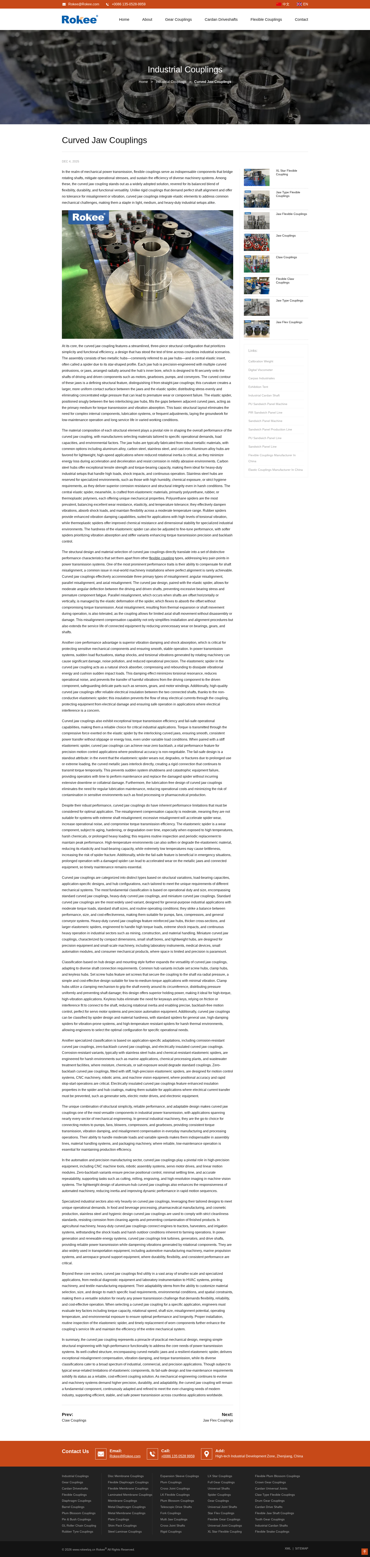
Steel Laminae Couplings (125, 1531)
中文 (286, 4)
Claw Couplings (74, 1420)
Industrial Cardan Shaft (264, 395)
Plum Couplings (171, 1482)
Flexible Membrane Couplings (128, 1488)
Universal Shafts (219, 1488)
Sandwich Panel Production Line (270, 429)
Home (124, 19)
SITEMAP (301, 1548)
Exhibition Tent (258, 386)
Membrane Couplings (122, 1500)
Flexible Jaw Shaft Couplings (274, 1513)
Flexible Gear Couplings (224, 1519)
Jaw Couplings (286, 235)
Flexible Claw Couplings (285, 280)
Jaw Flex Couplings (218, 1420)
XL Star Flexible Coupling (286, 172)
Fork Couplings (170, 1513)
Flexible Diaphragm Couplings (128, 1482)
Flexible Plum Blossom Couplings (277, 1476)
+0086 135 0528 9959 (178, 1456)
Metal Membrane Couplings (126, 1513)
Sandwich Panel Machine (265, 421)
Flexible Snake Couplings (272, 1531)
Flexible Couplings (266, 19)
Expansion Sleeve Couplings (179, 1476)
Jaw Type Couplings (289, 300)
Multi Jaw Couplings (173, 1519)
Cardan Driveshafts (221, 19)
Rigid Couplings (171, 1531)
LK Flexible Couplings (175, 1494)
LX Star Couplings (220, 1476)
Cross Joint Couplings (175, 1488)
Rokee (80, 19)
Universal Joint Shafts (222, 1507)
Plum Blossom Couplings (177, 1500)
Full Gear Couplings (221, 1482)
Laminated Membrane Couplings (130, 1494)
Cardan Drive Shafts (268, 1507)
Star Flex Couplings (221, 1513)
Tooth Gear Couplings (270, 1519)
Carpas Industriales (261, 378)
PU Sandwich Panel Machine (267, 404)
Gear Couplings (178, 19)
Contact (301, 19)
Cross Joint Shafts (172, 1525)
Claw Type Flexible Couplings (275, 1494)
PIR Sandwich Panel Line (265, 412)
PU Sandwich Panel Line (265, 438)
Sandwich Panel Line (262, 446)
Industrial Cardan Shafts (271, 1525)
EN (305, 4)
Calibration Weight (260, 361)
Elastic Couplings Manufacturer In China (275, 469)
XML (288, 1548)
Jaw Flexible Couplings (291, 214)
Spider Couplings (219, 1494)
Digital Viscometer (260, 370)
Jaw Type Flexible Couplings (288, 194)
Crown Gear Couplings (270, 1482)
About (147, 19)
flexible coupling (161, 558)
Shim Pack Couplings (122, 1525)
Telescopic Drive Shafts (176, 1507)
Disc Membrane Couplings (126, 1476)
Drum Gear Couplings (270, 1500)
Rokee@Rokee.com (83, 4)
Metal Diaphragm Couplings (127, 1507)
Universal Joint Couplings (225, 1525)
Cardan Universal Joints (271, 1488)
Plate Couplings (118, 1519)
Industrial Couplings (171, 82)
